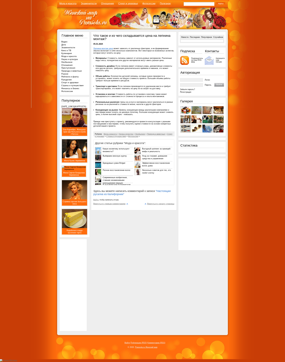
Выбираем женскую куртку (115, 156)
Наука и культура (126, 134)
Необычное (140, 134)
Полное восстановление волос (116, 170)
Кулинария (66, 53)
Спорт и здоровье (128, 3)
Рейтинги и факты (70, 76)
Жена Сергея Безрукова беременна (74, 174)
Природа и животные (156, 134)
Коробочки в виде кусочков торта (75, 231)
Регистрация (185, 92)
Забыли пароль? (187, 89)
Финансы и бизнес (70, 88)
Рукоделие (66, 79)
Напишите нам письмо (220, 60)
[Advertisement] (73, 283)
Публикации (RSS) (138, 343)
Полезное (165, 3)
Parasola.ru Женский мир (146, 347)
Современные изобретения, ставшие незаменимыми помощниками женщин (115, 180)
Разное (64, 74)
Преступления (68, 68)
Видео (64, 41)
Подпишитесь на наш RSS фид (196, 60)
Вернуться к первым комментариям (109, 204)
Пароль (208, 85)
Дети (63, 44)
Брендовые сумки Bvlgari (114, 163)
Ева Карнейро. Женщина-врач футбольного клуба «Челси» (74, 131)
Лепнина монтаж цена (103, 48)
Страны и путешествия (116, 136)
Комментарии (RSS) (156, 343)
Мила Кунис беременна (74, 161)
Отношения (107, 3)
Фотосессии (148, 3)
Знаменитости (89, 3)
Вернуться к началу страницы (160, 204)
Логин (207, 80)
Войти (96, 200)
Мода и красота (67, 3)
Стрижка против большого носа (74, 202)
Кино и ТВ (66, 50)
